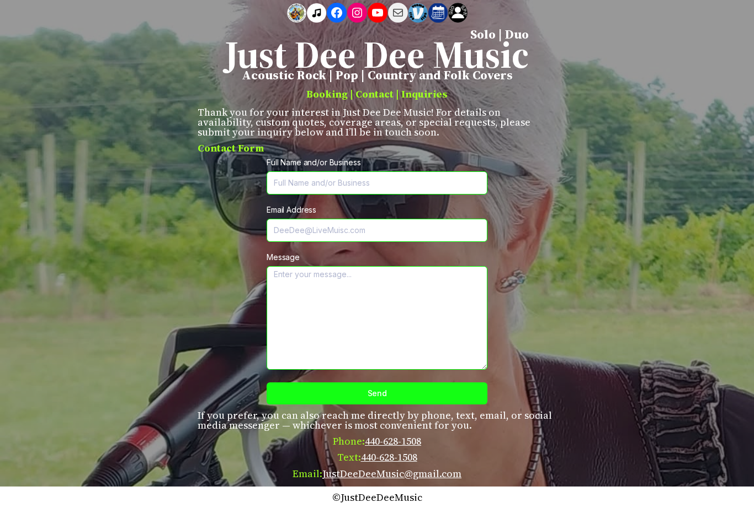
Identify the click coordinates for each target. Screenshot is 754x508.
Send (377, 393)
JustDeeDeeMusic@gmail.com (391, 473)
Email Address (291, 209)
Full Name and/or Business (314, 162)
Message (283, 257)
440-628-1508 (393, 441)
